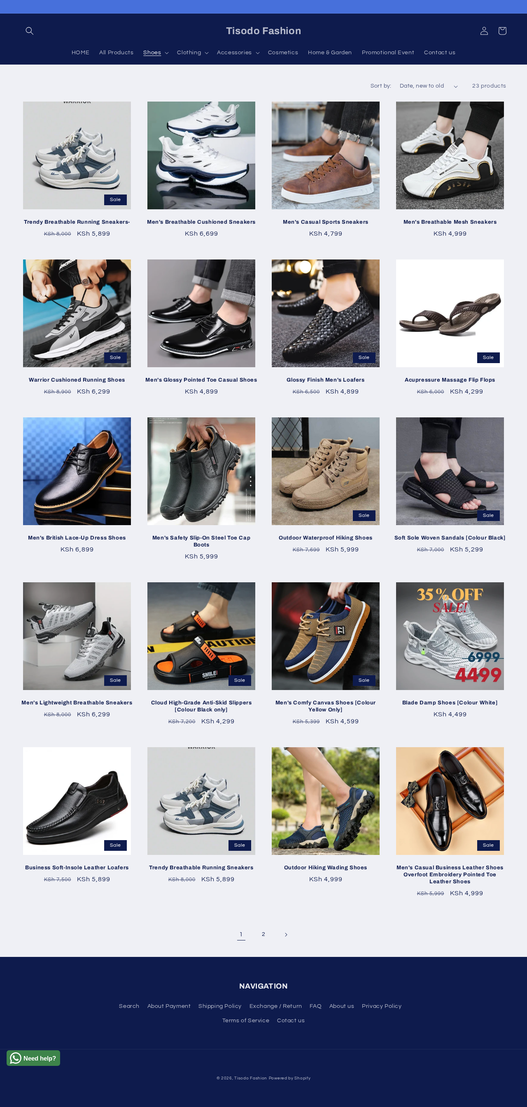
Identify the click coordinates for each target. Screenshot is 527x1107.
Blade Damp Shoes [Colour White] (450, 703)
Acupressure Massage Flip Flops (450, 380)
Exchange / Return (276, 1006)
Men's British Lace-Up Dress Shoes (77, 538)
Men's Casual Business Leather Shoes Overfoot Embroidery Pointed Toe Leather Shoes (450, 875)
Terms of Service (246, 1021)
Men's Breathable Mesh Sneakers (450, 222)
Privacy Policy (381, 1006)
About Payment (169, 1006)
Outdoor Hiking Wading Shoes (325, 868)
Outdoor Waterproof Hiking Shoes (326, 538)
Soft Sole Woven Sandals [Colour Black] (450, 538)
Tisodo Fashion (250, 1078)
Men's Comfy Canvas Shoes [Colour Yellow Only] (325, 706)
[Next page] (286, 935)
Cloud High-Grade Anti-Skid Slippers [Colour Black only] (201, 706)
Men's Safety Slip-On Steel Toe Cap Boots (201, 541)
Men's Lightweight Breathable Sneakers (76, 703)
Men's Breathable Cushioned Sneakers (201, 222)
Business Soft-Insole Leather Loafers (77, 868)
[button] (30, 31)
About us (341, 1006)
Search (129, 1006)
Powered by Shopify (290, 1078)
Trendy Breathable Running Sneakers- (77, 222)
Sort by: (381, 86)
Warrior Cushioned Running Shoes (77, 380)
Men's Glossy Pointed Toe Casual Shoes (201, 380)
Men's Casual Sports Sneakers (325, 222)
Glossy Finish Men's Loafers (325, 380)
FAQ (316, 1006)
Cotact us (291, 1021)
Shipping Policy (220, 1006)
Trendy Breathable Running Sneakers (201, 868)
